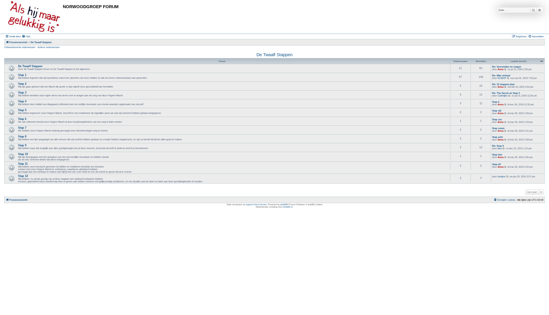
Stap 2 (22, 83)
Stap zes (497, 119)
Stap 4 (22, 101)
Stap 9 (22, 145)
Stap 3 (22, 92)
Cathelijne (503, 95)
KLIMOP (502, 78)
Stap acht (497, 137)
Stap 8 (22, 136)
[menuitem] (26, 36)
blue (500, 148)
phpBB (283, 204)
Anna (501, 69)
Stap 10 (23, 154)
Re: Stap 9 (498, 146)
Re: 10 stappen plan (503, 84)
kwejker (502, 176)
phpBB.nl (288, 207)
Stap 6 (22, 119)
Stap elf (496, 164)
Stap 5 (22, 110)
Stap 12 (23, 176)
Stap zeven (498, 128)
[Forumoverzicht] (34, 17)
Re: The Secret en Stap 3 (506, 93)
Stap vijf (496, 110)
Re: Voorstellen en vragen (506, 66)
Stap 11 (23, 163)
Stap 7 (22, 127)
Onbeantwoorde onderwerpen (19, 47)
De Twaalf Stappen (274, 54)
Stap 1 (22, 75)
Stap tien (497, 154)
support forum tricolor (256, 204)
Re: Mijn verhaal (501, 75)
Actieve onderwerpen (49, 47)
